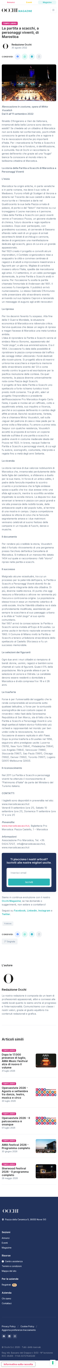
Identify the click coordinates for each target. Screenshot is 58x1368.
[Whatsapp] (25, 57)
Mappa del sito (9, 1271)
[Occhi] (17, 10)
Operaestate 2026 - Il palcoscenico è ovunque (16, 1121)
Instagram (44, 910)
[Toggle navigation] (53, 10)
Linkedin (32, 910)
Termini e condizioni (12, 1266)
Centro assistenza (13, 1261)
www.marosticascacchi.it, (16, 825)
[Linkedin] (9, 1336)
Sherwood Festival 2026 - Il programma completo (15, 1171)
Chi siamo (6, 1298)
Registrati (9, 1284)
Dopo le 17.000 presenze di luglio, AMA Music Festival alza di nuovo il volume (15, 1061)
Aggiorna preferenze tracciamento (19, 1330)
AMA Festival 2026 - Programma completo (16, 1146)
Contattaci (7, 1303)
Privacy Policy (9, 1326)
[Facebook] (18, 57)
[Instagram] (15, 1336)
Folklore (7, 923)
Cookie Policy (27, 1326)
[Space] (11, 1210)
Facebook (20, 910)
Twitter (6, 914)
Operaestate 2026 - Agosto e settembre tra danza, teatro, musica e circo (15, 1092)
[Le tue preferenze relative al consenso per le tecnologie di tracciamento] (53, 1363)
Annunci (6, 1238)
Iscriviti (29, 882)
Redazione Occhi (22, 44)
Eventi (5, 1243)
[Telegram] (32, 57)
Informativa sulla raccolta (18, 1364)
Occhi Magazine (11, 900)
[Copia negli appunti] (39, 57)
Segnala (10, 941)
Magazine (6, 1247)
